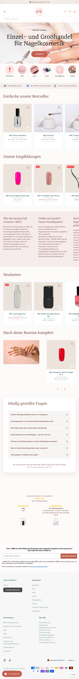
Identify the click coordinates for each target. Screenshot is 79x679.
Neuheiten (35, 585)
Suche (5, 585)
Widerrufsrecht (8, 647)
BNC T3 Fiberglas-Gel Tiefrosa (48, 196)
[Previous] (2, 2)
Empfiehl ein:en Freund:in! (12, 626)
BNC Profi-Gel (48, 135)
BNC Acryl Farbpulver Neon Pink (17, 196)
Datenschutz (7, 637)
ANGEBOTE (39, 54)
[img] (39, 498)
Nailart (34, 604)
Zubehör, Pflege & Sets (40, 607)
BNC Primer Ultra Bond (17, 135)
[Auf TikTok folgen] (10, 660)
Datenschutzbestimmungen (40, 566)
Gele (33, 589)
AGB (5, 634)
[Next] (77, 2)
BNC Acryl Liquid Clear (17, 314)
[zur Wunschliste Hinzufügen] (28, 107)
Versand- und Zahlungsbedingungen (11, 642)
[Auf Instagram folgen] (4, 660)
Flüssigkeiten (36, 600)
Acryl (34, 592)
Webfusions (12, 670)
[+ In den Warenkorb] (28, 129)
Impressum (7, 651)
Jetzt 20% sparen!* (69, 556)
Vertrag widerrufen (13, 590)
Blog (5, 630)
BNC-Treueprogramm (10, 623)
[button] (38, 528)
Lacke (34, 596)
